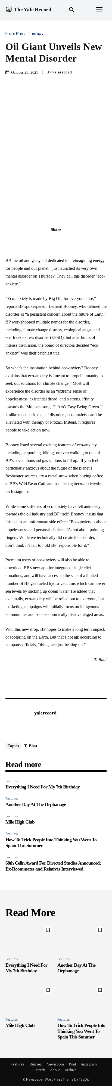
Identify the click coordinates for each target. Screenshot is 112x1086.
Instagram (89, 1064)
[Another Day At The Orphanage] (82, 938)
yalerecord (62, 72)
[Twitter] (49, 241)
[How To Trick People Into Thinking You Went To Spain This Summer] (82, 998)
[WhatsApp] (74, 241)
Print (72, 1064)
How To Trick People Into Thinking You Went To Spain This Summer (81, 1031)
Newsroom (55, 1064)
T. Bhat (30, 746)
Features (11, 781)
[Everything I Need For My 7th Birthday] (30, 938)
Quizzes (35, 1064)
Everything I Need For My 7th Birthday (42, 787)
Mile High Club (20, 822)
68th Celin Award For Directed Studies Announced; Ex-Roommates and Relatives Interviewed (53, 866)
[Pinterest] (62, 241)
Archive (70, 1070)
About (55, 1070)
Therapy (35, 34)
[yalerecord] (18, 721)
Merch (40, 1070)
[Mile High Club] (30, 998)
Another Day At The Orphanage (35, 804)
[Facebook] (37, 241)
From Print (15, 34)
